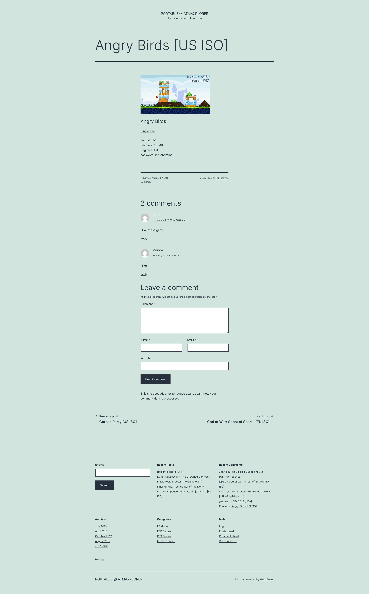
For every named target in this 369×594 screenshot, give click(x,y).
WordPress (266, 579)
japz (221, 481)
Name (145, 339)
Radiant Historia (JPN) (170, 471)
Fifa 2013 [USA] (242, 501)
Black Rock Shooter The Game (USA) (179, 481)
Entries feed (226, 531)
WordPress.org (228, 541)
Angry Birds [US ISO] (244, 506)
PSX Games (164, 536)
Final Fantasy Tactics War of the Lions (180, 486)
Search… (100, 464)
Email (191, 339)
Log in (223, 526)
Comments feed (229, 536)
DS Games (163, 526)
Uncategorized (166, 541)
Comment (148, 303)
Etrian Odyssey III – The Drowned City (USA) (184, 476)
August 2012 (102, 541)
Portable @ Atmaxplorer (184, 14)
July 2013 (101, 526)
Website (146, 358)
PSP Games (222, 177)
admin (147, 181)
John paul (225, 471)
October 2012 (103, 536)
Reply (144, 238)
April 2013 (101, 531)
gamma (223, 501)
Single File (148, 131)
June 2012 (101, 545)
